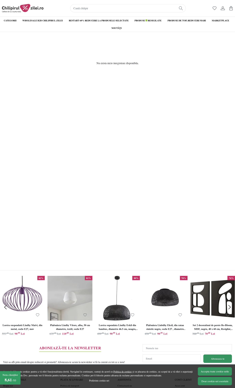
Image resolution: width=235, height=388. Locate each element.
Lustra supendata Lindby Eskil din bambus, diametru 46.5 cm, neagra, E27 (117, 327)
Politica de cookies (122, 371)
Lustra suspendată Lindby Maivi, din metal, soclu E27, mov (22, 327)
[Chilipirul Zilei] (23, 8)
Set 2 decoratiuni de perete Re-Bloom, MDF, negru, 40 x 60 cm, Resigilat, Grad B (213, 327)
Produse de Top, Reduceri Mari (187, 20)
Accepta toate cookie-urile (215, 371)
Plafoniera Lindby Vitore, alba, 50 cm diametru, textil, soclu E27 (70, 327)
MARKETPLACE (220, 20)
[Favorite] (214, 8)
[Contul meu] (223, 8)
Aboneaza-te (218, 358)
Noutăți (116, 28)
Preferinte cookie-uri (99, 380)
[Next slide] (229, 307)
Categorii (10, 20)
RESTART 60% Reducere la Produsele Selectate (99, 20)
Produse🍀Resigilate (148, 20)
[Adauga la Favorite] (37, 315)
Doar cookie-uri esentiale (214, 381)
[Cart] (231, 8)
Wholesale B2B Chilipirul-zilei (42, 20)
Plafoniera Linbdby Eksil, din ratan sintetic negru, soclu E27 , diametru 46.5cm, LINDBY (165, 327)
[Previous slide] (5, 307)
